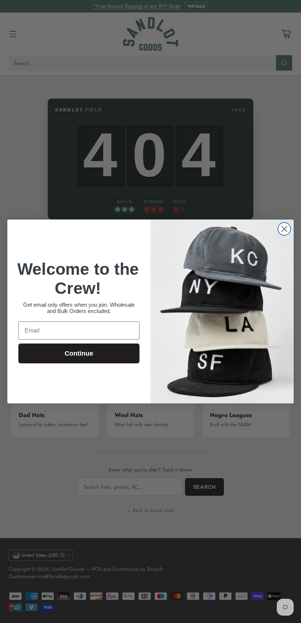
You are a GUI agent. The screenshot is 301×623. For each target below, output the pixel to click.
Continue (79, 353)
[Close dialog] (284, 228)
